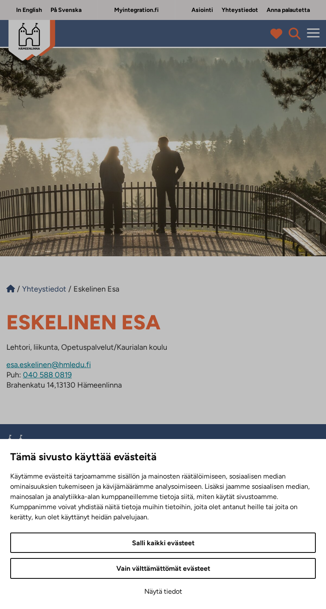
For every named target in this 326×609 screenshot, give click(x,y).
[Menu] (313, 33)
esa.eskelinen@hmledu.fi (48, 364)
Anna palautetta (288, 10)
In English (29, 10)
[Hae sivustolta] (295, 34)
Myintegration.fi (136, 10)
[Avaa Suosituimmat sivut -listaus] (278, 33)
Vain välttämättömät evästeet (163, 568)
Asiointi (202, 10)
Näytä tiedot (163, 591)
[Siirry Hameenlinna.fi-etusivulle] (10, 289)
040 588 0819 (47, 375)
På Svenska (66, 10)
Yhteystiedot (240, 10)
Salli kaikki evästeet (163, 543)
